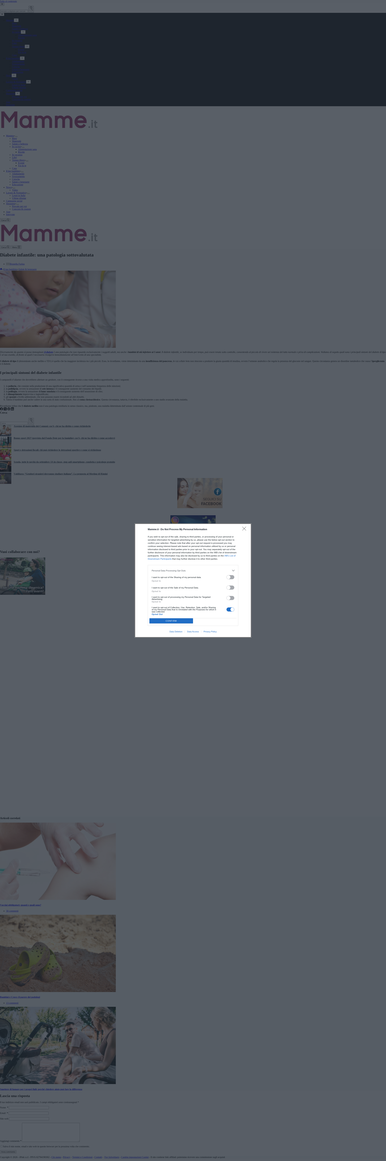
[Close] (245, 529)
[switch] (230, 577)
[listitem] (193, 570)
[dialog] (193, 580)
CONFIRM (171, 621)
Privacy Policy (210, 631)
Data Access (193, 631)
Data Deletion (175, 631)
